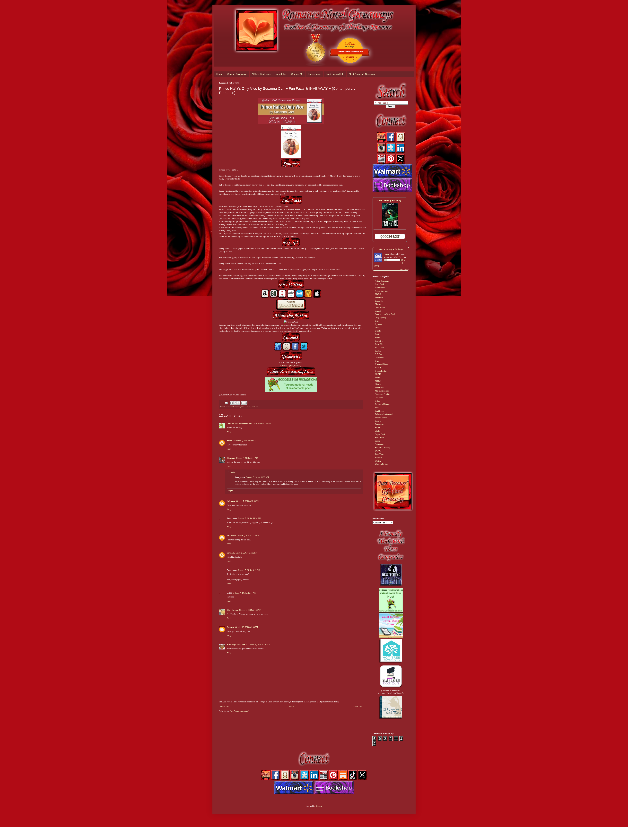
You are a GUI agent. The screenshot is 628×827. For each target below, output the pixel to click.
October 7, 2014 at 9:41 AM (247, 458)
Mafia (377, 377)
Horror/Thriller (381, 371)
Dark (377, 321)
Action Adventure (382, 281)
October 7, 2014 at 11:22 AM (257, 477)
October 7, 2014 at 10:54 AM (247, 501)
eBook (377, 327)
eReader (378, 331)
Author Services (381, 291)
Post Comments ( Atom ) (239, 711)
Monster (378, 384)
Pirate (377, 407)
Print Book (379, 411)
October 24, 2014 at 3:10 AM (259, 644)
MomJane (231, 458)
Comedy (378, 311)
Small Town (379, 437)
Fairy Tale (379, 344)
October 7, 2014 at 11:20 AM (249, 518)
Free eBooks (314, 74)
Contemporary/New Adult (240, 407)
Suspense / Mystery (382, 447)
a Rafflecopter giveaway (291, 365)
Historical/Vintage (382, 364)
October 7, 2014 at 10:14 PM (244, 593)
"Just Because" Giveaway (362, 74)
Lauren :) (387, 254)
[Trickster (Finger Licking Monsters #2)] (390, 228)
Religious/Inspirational (383, 414)
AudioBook (379, 284)
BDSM (378, 294)
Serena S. (231, 553)
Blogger (319, 806)
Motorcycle (379, 387)
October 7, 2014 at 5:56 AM (260, 423)
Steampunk (379, 444)
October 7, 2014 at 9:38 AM (245, 441)
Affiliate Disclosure (261, 74)
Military (378, 381)
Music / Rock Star (382, 391)
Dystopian (379, 324)
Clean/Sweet (380, 308)
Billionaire (379, 298)
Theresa (230, 441)
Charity (378, 304)
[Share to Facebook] (242, 403)
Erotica (377, 337)
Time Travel (379, 454)
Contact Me (297, 74)
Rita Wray (231, 536)
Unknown (231, 501)
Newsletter (281, 74)
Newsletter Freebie (382, 394)
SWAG (378, 451)
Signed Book (380, 434)
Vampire (378, 457)
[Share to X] (238, 403)
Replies (233, 472)
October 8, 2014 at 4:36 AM (250, 610)
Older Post (358, 706)
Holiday (378, 368)
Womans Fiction (381, 464)
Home (219, 74)
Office (377, 401)
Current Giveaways (237, 74)
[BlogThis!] (235, 403)
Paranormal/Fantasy (382, 404)
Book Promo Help (335, 74)
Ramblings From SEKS (237, 644)
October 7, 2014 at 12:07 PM (248, 536)
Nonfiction (379, 397)
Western (378, 461)
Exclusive (379, 341)
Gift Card (254, 407)
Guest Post (379, 358)
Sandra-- (230, 627)
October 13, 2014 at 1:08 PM (246, 627)
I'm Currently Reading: (389, 200)
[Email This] (231, 403)
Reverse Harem (381, 418)
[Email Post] (226, 403)
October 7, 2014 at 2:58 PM (246, 553)
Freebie (378, 351)
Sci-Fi (377, 427)
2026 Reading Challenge (390, 249)
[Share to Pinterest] (245, 403)
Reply (229, 431)
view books (404, 269)
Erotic (377, 334)
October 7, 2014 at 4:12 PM (249, 570)
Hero (377, 361)
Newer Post (224, 706)
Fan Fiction (379, 347)
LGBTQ (378, 374)
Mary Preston (232, 610)
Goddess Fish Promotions (237, 423)
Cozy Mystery (380, 317)
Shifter (377, 431)
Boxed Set (379, 301)
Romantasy (379, 424)
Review (378, 421)
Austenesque (380, 287)
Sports (377, 441)
